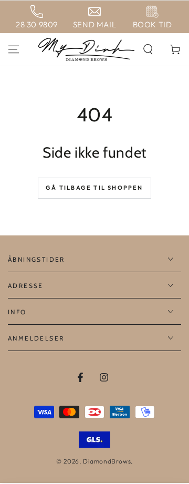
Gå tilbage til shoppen (94, 187)
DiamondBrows (107, 461)
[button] (148, 49)
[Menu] (13, 49)
